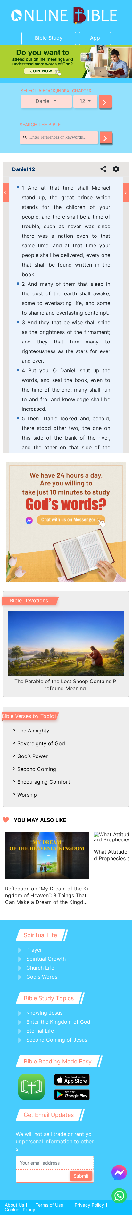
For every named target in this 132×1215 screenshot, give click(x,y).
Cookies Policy (20, 1209)
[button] (105, 101)
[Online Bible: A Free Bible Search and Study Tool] (66, 16)
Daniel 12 (23, 169)
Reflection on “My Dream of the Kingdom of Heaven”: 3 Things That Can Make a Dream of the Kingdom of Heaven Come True (46, 895)
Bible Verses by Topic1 (29, 716)
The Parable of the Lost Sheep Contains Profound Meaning (65, 684)
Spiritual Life (40, 935)
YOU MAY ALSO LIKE (40, 820)
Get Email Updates (49, 1115)
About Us (14, 1205)
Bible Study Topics (49, 998)
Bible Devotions (29, 600)
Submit (81, 1175)
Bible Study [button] (48, 38)
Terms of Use (49, 1205)
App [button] (95, 38)
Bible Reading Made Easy (58, 1061)
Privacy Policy (89, 1205)
